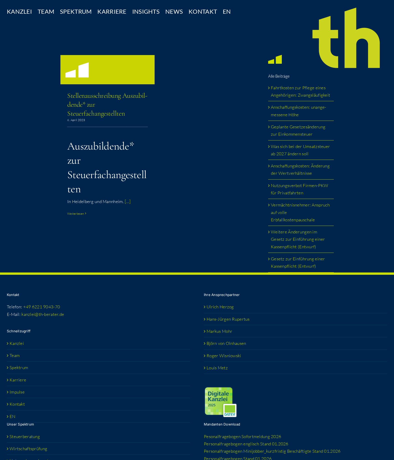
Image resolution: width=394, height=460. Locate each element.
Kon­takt (17, 404)
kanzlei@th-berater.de (42, 314)
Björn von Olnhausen (226, 343)
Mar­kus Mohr (219, 331)
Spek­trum (19, 367)
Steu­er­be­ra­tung (25, 436)
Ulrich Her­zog (220, 306)
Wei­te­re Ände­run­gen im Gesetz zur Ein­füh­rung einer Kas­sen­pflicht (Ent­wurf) (298, 239)
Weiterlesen (75, 213)
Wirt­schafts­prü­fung (28, 448)
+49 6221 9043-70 (41, 306)
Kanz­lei (17, 343)
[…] (128, 201)
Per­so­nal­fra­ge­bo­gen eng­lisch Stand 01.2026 (246, 444)
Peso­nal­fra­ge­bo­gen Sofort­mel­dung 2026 (242, 436)
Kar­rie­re (18, 380)
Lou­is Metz (217, 367)
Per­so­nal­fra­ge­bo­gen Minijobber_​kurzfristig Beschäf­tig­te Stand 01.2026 (272, 451)
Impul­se (17, 392)
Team (15, 355)
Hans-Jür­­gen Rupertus (228, 319)
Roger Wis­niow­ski (224, 355)
